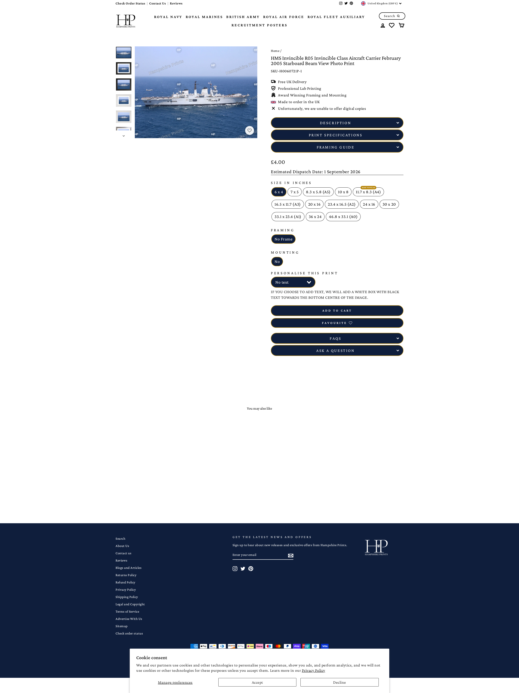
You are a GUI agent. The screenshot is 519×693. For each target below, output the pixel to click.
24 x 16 (369, 204)
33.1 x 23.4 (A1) (288, 216)
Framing (283, 230)
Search (120, 538)
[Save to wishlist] (249, 130)
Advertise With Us (129, 619)
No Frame (283, 239)
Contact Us (157, 3)
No (277, 261)
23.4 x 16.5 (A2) (342, 204)
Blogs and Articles (129, 568)
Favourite (334, 323)
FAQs (335, 338)
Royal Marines (204, 17)
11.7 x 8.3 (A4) (368, 191)
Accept (257, 682)
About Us (122, 546)
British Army (243, 17)
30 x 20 (389, 204)
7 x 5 (295, 191)
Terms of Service (127, 611)
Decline (339, 682)
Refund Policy (125, 582)
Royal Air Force (283, 17)
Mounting (285, 252)
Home (275, 51)
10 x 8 (343, 191)
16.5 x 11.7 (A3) (288, 204)
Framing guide (336, 147)
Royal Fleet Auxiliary (336, 17)
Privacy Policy (313, 670)
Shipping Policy (127, 597)
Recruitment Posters (259, 25)
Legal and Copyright (130, 604)
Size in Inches (291, 182)
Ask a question (335, 350)
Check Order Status (130, 3)
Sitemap (122, 626)
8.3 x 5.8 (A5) (318, 191)
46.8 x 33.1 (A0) (343, 216)
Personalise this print (304, 273)
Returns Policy (126, 575)
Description (335, 123)
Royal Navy (168, 17)
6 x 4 (279, 191)
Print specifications (335, 135)
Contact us (123, 553)
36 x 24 (315, 216)
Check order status (129, 633)
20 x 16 (314, 204)
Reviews (176, 3)
